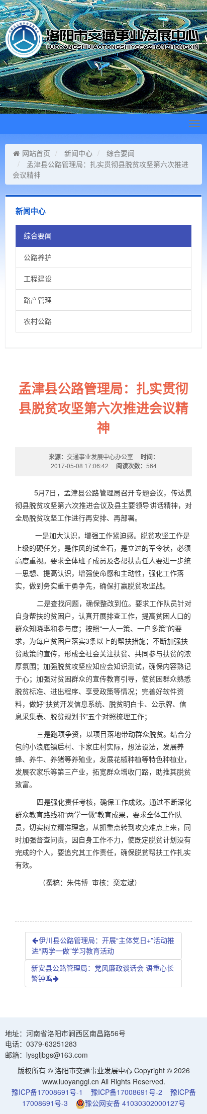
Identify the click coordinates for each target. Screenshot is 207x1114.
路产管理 (38, 300)
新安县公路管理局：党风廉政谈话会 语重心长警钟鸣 (102, 973)
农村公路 (38, 321)
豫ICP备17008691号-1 (47, 1092)
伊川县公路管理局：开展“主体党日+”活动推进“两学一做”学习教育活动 (103, 945)
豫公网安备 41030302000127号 (135, 1103)
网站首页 (36, 153)
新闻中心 (78, 153)
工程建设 (38, 278)
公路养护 (38, 257)
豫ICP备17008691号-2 (126, 1092)
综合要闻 (121, 153)
